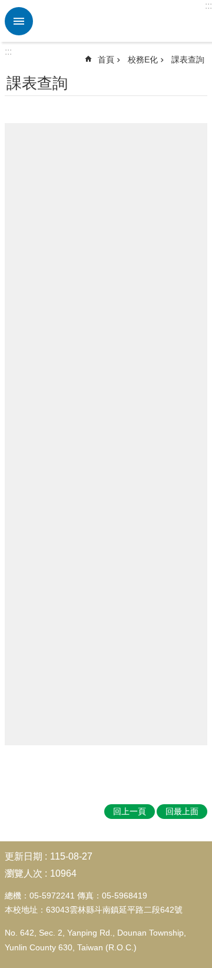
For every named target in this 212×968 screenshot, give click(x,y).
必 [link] (19, 21)
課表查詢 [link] (187, 59)
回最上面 (181, 811)
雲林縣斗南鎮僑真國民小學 (120, 21)
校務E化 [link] (143, 59)
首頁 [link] (106, 59)
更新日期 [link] (23, 856)
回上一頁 (129, 811)
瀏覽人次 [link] (23, 873)
